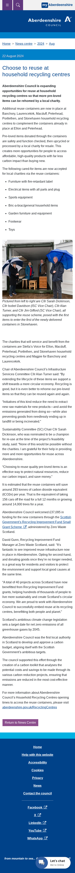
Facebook (37, 807)
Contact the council (37, 793)
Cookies (38, 770)
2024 (40, 43)
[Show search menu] (18, 5)
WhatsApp (37, 838)
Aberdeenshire (57, 5)
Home (6, 43)
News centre (23, 43)
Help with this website (37, 754)
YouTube (37, 830)
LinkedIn (37, 823)
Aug (52, 43)
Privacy (37, 778)
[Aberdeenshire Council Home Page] (50, 21)
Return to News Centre (20, 722)
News (37, 785)
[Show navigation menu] (7, 5)
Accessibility (37, 762)
